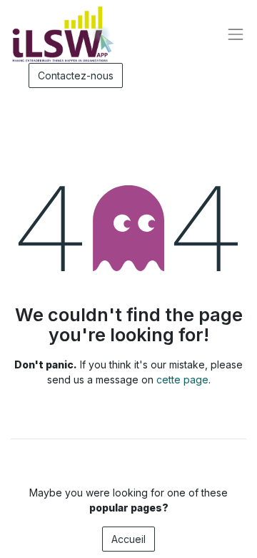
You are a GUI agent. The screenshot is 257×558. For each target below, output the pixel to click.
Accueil (128, 539)
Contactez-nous (76, 75)
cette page (182, 379)
